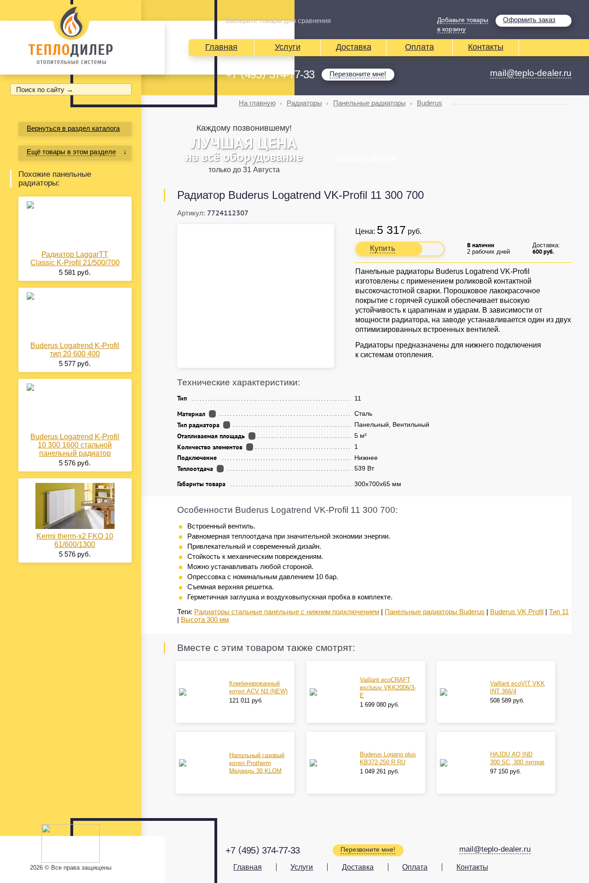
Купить (382, 248)
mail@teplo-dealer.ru (531, 73)
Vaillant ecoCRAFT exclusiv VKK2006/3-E (388, 687)
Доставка (353, 47)
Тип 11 (559, 612)
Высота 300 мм (205, 619)
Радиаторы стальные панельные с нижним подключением (286, 612)
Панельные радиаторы (369, 103)
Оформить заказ (529, 19)
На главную (257, 103)
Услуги (287, 47)
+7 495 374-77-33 (269, 75)
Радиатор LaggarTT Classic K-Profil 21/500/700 (75, 258)
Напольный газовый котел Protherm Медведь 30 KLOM (256, 763)
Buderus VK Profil (516, 612)
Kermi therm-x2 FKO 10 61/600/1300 (74, 540)
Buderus (429, 103)
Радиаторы (304, 103)
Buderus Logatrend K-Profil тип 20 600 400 (74, 350)
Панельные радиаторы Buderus (435, 612)
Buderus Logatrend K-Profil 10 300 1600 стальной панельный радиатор (74, 445)
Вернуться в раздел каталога (73, 128)
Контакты (485, 47)
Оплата (419, 47)
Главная (221, 47)
